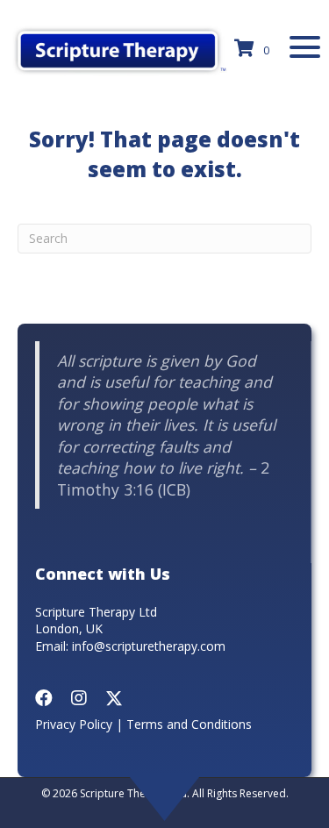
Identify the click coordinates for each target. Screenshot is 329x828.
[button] (305, 47)
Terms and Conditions (189, 724)
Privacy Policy (73, 724)
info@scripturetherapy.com (148, 646)
